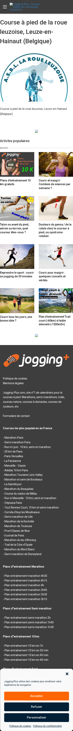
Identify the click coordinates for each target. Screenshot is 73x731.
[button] (67, 674)
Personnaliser (36, 717)
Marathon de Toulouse (18, 526)
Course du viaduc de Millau (20, 493)
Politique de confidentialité (47, 726)
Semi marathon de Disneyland (22, 554)
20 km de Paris (13, 451)
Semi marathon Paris (17, 442)
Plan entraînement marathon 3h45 (25, 589)
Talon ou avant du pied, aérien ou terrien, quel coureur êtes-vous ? (14, 228)
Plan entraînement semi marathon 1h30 (29, 627)
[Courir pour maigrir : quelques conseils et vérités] (56, 256)
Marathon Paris (13, 437)
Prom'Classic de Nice (17, 530)
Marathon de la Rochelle (19, 521)
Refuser (36, 706)
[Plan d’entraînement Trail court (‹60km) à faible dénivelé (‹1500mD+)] (56, 300)
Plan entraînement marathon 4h (24, 585)
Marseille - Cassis (15, 465)
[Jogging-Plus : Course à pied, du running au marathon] (25, 7)
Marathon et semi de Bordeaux (23, 479)
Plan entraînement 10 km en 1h (23, 645)
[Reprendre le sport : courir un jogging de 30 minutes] (17, 256)
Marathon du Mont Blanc (19, 549)
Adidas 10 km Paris (16, 470)
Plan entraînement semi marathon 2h (27, 617)
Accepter (36, 696)
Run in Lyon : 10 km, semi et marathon (27, 447)
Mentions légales (13, 383)
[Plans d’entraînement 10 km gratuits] (17, 164)
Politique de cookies (20, 726)
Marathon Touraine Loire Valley (23, 474)
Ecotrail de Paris (14, 535)
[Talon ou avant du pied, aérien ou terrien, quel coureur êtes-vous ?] (17, 208)
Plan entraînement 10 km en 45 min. (26, 655)
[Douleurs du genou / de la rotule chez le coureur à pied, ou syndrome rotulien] (56, 208)
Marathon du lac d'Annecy (20, 540)
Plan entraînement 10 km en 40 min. (26, 659)
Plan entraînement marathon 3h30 (25, 594)
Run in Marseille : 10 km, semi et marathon (30, 498)
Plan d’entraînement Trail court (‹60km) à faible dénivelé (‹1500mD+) (54, 320)
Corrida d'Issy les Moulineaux (22, 512)
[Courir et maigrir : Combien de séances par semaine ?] (56, 164)
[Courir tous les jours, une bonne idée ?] (17, 300)
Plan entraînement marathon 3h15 (25, 599)
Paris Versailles (13, 456)
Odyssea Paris (13, 502)
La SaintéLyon (13, 484)
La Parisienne (12, 460)
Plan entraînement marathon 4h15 (25, 580)
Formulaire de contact (16, 415)
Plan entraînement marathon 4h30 (25, 575)
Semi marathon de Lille (18, 516)
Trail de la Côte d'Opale (18, 544)
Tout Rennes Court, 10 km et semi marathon (31, 507)
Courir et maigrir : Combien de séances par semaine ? (54, 184)
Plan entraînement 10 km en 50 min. (26, 650)
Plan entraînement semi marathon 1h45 (29, 622)
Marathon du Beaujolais (18, 488)
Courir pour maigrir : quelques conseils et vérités (52, 276)
